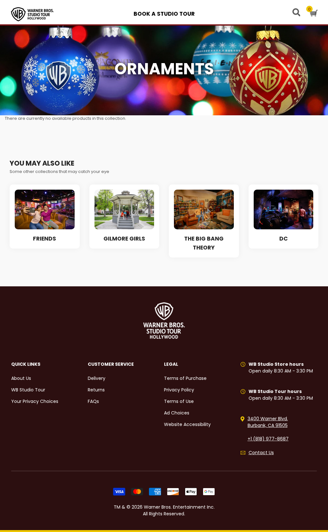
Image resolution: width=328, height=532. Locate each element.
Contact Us (261, 452)
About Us (21, 378)
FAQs (93, 401)
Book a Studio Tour (164, 14)
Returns (96, 390)
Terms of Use (179, 401)
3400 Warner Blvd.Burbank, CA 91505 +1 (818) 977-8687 (268, 428)
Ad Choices (176, 413)
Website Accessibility (187, 424)
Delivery (96, 378)
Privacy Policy (179, 390)
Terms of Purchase (185, 378)
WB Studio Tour (28, 390)
